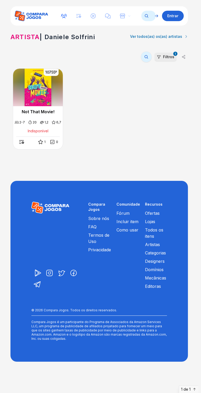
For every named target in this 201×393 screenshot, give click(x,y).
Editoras (153, 286)
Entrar (172, 16)
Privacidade (99, 249)
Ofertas (152, 213)
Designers (155, 261)
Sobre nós (98, 218)
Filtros (169, 56)
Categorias (155, 252)
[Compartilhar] (184, 57)
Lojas (150, 221)
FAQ (92, 226)
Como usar (127, 230)
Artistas (152, 244)
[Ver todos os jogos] (156, 16)
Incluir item (127, 221)
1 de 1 (186, 389)
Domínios (154, 269)
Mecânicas (155, 278)
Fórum (123, 213)
